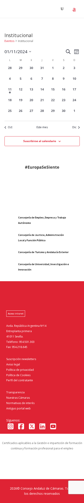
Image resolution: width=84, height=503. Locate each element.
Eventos (9, 41)
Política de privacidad (20, 370)
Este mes (42, 127)
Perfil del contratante (19, 380)
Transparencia (15, 392)
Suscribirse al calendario (39, 141)
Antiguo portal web (18, 408)
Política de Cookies (18, 375)
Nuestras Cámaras (18, 398)
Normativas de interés (20, 403)
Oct (10, 127)
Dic (74, 127)
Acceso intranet (16, 313)
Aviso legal (13, 364)
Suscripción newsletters (21, 359)
